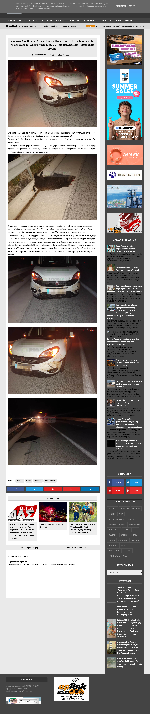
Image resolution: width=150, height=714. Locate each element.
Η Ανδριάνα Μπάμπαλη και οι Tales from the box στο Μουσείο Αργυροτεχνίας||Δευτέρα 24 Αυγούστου (83, 528)
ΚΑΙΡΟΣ (128, 21)
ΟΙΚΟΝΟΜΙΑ (88, 21)
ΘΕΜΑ (28, 480)
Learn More (120, 6)
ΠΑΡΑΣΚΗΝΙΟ (123, 540)
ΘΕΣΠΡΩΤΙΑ (46, 21)
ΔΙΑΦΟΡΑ (112, 524)
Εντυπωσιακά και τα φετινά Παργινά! (51, 525)
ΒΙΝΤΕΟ (59, 21)
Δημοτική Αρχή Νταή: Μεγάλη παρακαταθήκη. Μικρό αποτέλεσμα (128, 403)
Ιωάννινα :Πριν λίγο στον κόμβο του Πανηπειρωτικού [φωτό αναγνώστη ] (129, 384)
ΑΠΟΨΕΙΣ (112, 514)
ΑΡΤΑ (21, 21)
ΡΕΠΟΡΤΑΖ (127, 551)
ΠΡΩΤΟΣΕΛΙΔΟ (50, 480)
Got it (132, 6)
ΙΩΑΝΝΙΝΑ (10, 21)
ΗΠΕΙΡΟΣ (20, 480)
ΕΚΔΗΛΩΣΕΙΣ (73, 21)
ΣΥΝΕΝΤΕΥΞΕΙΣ (114, 556)
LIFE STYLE (113, 509)
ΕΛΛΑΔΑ (122, 524)
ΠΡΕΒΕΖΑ (33, 21)
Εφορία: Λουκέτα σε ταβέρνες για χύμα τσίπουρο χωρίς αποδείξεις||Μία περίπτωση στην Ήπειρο (123, 341)
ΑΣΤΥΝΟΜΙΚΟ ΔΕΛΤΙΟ (117, 519)
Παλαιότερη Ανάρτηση (76, 547)
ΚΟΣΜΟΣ (112, 540)
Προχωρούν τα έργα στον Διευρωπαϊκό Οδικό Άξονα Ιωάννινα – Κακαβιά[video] (127, 267)
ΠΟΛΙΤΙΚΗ (135, 540)
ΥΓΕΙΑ (117, 21)
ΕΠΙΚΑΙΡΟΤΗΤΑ (104, 21)
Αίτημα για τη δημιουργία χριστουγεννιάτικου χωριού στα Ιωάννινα (127, 362)
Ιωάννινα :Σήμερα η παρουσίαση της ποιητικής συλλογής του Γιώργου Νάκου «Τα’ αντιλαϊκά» (129, 288)
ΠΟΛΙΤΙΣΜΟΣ (113, 545)
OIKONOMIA (124, 509)
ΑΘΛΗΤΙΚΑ (136, 509)
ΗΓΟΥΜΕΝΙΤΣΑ (114, 530)
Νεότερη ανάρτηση (29, 547)
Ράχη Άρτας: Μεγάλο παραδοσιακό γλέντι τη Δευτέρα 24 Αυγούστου (125, 248)
